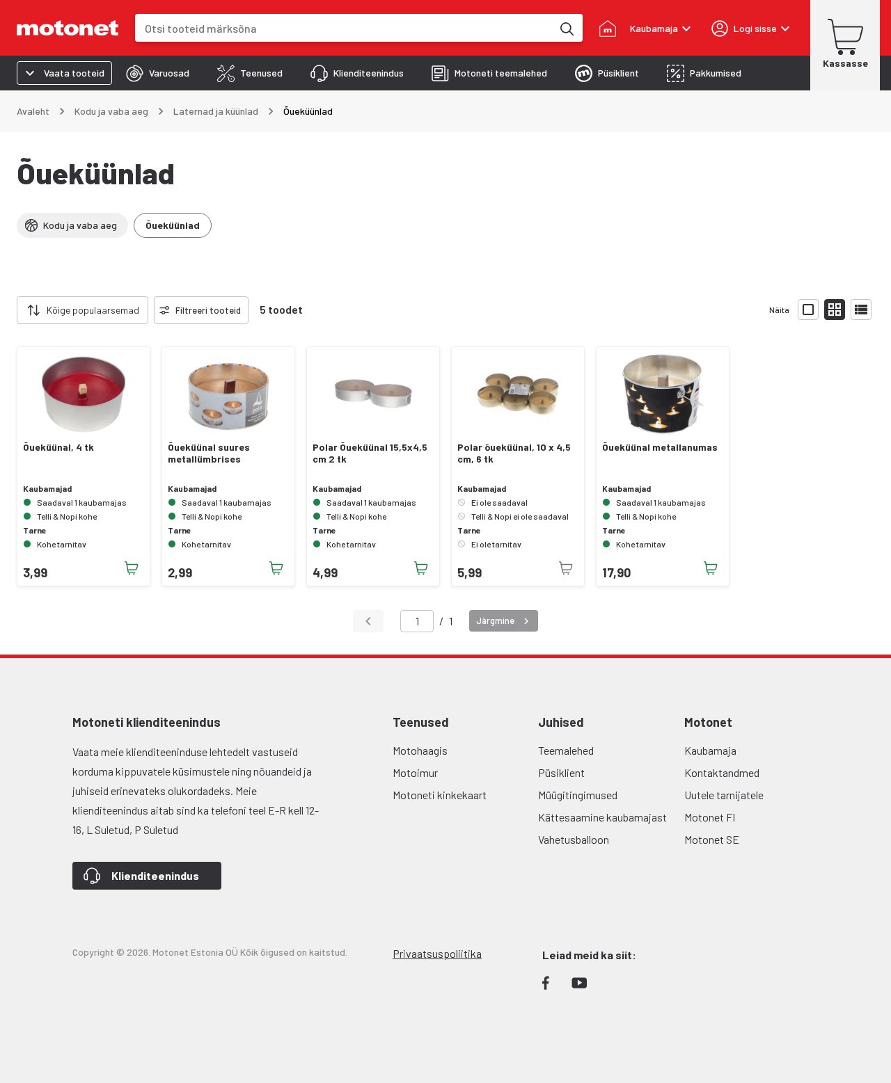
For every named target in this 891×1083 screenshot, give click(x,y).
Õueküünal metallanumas (660, 447)
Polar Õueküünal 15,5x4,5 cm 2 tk (370, 453)
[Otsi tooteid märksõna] (566, 28)
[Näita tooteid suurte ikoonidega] (808, 309)
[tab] (157, 73)
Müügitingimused (577, 794)
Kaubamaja (710, 750)
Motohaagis (420, 750)
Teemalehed (566, 750)
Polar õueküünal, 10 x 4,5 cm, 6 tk (514, 453)
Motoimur (415, 772)
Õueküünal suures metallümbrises (209, 453)
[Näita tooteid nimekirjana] (861, 309)
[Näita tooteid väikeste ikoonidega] (834, 309)
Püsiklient (561, 772)
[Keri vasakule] (8, 310)
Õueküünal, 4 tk (58, 447)
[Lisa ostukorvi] (131, 568)
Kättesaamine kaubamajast (602, 817)
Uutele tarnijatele (724, 794)
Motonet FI (709, 817)
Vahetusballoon (573, 839)
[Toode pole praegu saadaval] (565, 568)
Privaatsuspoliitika (437, 953)
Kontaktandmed (721, 772)
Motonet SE (711, 839)
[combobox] (343, 28)
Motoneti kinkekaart (440, 794)
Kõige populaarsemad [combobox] (93, 310)
